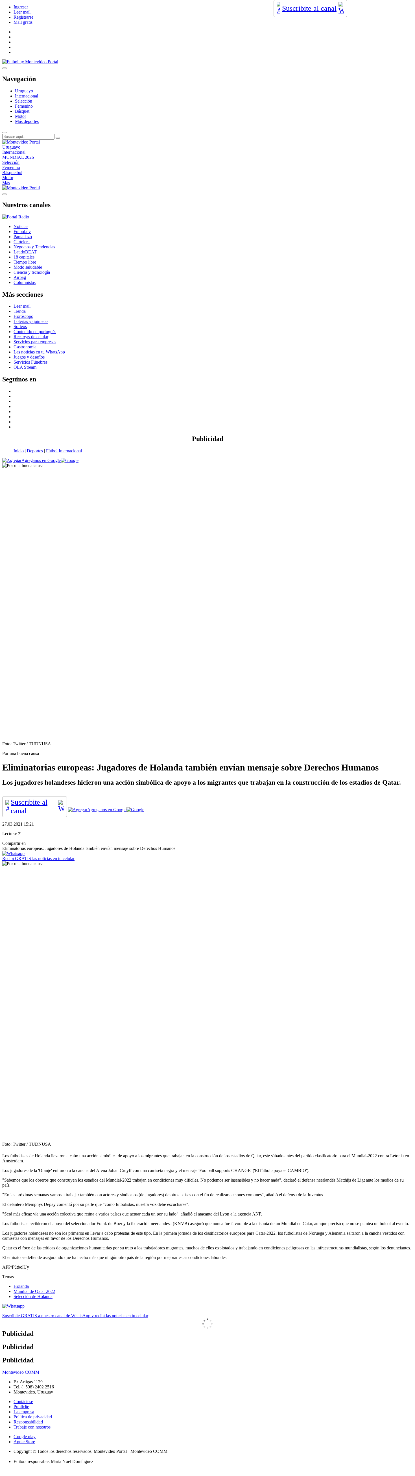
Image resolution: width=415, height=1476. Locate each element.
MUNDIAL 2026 (18, 157)
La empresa (24, 1411)
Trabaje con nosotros (32, 1427)
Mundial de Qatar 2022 (34, 1291)
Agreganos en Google (41, 460)
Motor (20, 116)
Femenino (24, 106)
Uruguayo (24, 90)
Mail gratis (23, 22)
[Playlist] (15, 216)
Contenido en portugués (35, 331)
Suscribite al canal (309, 8)
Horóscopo (23, 316)
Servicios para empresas (35, 341)
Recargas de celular (31, 336)
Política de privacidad (33, 1416)
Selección (23, 101)
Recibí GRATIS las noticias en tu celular (38, 858)
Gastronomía (25, 346)
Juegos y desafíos (29, 357)
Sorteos (20, 326)
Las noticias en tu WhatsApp (39, 352)
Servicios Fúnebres (30, 362)
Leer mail (22, 12)
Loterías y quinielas (31, 321)
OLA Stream (25, 367)
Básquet (22, 111)
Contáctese (23, 1401)
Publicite (21, 1406)
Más (6, 182)
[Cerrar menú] (4, 194)
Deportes (35, 450)
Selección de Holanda (33, 1296)
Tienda (20, 311)
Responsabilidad (28, 1421)
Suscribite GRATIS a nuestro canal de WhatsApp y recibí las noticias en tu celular (75, 1315)
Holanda (21, 1286)
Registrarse (23, 17)
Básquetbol (12, 172)
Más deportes (27, 121)
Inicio (19, 450)
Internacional (26, 96)
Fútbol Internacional (64, 450)
